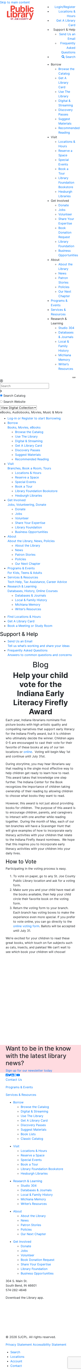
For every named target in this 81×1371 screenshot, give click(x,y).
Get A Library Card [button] (63, 82)
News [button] (62, 273)
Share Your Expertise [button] (30, 523)
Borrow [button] (56, 64)
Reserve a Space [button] (27, 477)
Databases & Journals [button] (30, 595)
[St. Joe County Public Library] (20, 12)
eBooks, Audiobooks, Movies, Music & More (31, 412)
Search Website (14, 402)
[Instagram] (15, 1075)
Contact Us (14, 1079)
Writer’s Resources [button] (28, 609)
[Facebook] (7, 1075)
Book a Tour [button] (23, 486)
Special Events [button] (25, 482)
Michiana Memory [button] (27, 604)
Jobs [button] (61, 210)
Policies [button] (63, 287)
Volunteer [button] (65, 214)
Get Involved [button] (60, 201)
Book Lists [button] (28, 1134)
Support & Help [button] (64, 29)
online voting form (26, 926)
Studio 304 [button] (66, 328)
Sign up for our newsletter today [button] (29, 1070)
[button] (65, 7)
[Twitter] (9, 1075)
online (28, 752)
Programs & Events (19, 1087)
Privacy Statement (19, 1344)
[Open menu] (73, 377)
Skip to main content (15, 2)
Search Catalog (14, 395)
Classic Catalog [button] (32, 1138)
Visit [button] (54, 137)
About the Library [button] (27, 545)
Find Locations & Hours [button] (24, 617)
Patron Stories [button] (25, 554)
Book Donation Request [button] (64, 232)
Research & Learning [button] (27, 1181)
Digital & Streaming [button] (29, 441)
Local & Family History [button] (63, 346)
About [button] (55, 260)
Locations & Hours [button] (28, 473)
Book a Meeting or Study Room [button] (30, 626)
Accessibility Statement (49, 1344)
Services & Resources (21, 1095)
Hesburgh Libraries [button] (28, 495)
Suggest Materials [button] (28, 454)
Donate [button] (63, 205)
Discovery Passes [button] (27, 450)
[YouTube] (18, 1075)
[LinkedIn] (12, 1075)
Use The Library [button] (26, 436)
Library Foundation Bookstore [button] (66, 182)
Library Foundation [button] (28, 527)
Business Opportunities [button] (31, 532)
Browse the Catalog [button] (29, 432)
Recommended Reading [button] (32, 459)
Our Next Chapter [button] (27, 564)
